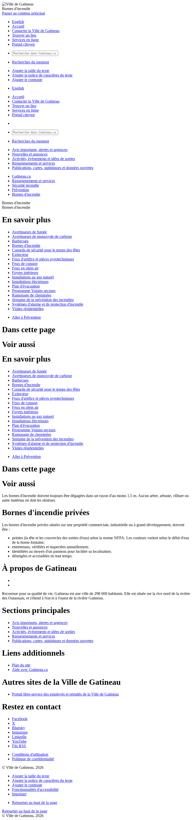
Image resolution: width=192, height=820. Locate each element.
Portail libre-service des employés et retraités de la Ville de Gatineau (65, 694)
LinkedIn (19, 737)
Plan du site (21, 665)
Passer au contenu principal (23, 13)
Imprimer (19, 794)
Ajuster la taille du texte (30, 71)
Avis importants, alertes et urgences (40, 150)
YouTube (19, 741)
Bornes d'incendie (26, 194)
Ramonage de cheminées (31, 295)
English (18, 22)
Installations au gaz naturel (33, 277)
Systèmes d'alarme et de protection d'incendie (47, 304)
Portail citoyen (23, 44)
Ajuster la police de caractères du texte (42, 75)
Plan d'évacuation (26, 286)
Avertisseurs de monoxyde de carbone (42, 236)
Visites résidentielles (28, 309)
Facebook (20, 719)
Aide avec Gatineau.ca (30, 669)
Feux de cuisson (25, 263)
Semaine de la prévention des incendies (43, 300)
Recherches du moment (30, 62)
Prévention (20, 190)
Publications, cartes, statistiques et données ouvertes (52, 168)
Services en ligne (25, 40)
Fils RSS (19, 746)
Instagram (20, 732)
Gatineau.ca (21, 176)
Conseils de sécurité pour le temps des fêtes (46, 250)
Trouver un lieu (24, 35)
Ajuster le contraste (27, 80)
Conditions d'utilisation (30, 754)
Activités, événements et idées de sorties (43, 159)
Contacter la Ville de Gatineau (36, 31)
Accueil (18, 26)
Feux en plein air (25, 268)
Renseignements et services (33, 163)
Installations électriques (30, 282)
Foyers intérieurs (25, 272)
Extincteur (20, 254)
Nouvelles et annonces (30, 154)
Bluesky (18, 728)
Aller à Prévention (26, 317)
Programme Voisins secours (34, 291)
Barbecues (20, 241)
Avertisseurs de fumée (29, 232)
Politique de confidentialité (33, 759)
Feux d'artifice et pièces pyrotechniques (43, 259)
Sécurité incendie (25, 185)
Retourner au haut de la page (34, 802)
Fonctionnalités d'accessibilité (35, 789)
